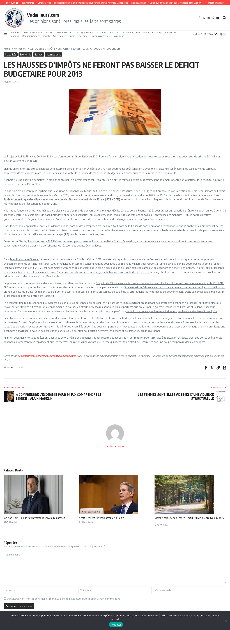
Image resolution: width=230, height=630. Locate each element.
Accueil (7, 48)
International (143, 32)
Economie (62, 32)
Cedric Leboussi (115, 446)
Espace (74, 32)
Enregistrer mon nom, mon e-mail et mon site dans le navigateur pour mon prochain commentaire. (64, 598)
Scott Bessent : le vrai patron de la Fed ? (101, 517)
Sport (72, 35)
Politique (14, 35)
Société (46, 35)
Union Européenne (33, 32)
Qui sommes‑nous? (101, 35)
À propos (119, 35)
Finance (50, 32)
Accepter (116, 624)
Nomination (171, 32)
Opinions (15, 32)
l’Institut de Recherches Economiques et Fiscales (48, 355)
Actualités (101, 32)
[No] (225, 620)
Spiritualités (87, 32)
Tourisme (82, 35)
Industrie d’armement (121, 32)
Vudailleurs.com (43, 15)
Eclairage (157, 32)
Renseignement (31, 35)
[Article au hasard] (216, 34)
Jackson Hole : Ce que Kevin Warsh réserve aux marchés (34, 517)
